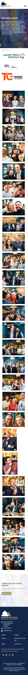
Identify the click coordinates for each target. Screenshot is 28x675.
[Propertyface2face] (6, 4)
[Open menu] (26, 6)
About (4, 635)
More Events (6, 593)
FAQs (3, 644)
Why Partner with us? (20, 639)
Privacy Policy (18, 669)
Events (17, 635)
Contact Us (18, 644)
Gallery (4, 638)
